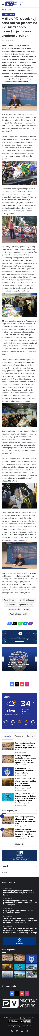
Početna (6, 10)
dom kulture (10, 600)
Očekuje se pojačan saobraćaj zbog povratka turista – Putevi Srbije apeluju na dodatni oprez (25, 759)
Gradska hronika (15, 10)
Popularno (19, 736)
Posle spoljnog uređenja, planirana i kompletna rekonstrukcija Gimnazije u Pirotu (25, 746)
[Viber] (30, 623)
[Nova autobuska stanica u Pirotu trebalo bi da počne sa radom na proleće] (19, 974)
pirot (27, 609)
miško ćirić (15, 609)
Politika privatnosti (20, 1026)
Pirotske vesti (14, 1018)
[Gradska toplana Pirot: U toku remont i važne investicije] (31, 967)
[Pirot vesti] (14, 4)
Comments (31, 736)
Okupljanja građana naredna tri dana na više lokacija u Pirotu (25, 770)
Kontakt (29, 1026)
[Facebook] (9, 623)
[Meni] (3, 4)
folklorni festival (27, 600)
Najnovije (7, 736)
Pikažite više (19, 844)
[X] (14, 623)
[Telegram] (25, 623)
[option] (19, 659)
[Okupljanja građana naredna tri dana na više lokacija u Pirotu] (8, 771)
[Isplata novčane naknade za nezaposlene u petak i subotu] (7, 974)
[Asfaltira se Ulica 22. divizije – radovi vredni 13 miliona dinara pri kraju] (31, 974)
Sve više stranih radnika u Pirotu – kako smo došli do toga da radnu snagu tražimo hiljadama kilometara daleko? (19, 667)
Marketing (10, 1026)
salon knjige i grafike (19, 614)
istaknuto (11, 604)
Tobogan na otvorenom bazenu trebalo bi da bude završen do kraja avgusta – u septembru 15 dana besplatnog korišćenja (26, 798)
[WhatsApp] (19, 623)
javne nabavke (26, 604)
